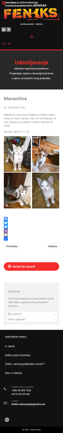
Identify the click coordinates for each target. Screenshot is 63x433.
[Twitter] (31, 223)
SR (4, 43)
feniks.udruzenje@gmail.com (28, 404)
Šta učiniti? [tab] (31, 314)
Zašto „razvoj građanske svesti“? (25, 364)
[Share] (31, 239)
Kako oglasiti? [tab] (31, 319)
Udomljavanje (27, 24)
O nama (10, 346)
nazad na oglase (23, 266)
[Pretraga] (31, 36)
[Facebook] (31, 219)
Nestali (39, 24)
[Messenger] (31, 227)
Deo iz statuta (13, 373)
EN (9, 43)
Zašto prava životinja (17, 355)
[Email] (31, 235)
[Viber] (31, 231)
